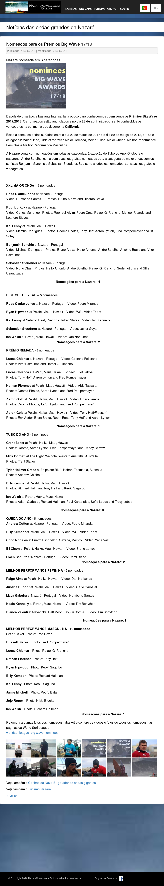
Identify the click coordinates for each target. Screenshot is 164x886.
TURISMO (99, 8)
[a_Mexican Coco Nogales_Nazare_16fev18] (44, 747)
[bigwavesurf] (69, 747)
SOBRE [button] (124, 8)
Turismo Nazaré (39, 789)
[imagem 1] (94, 747)
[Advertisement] (82, 835)
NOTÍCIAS (71, 8)
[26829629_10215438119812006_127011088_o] (18, 747)
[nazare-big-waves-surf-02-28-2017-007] (44, 766)
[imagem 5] (119, 747)
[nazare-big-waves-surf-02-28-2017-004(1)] (18, 766)
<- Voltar (11, 796)
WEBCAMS (85, 8)
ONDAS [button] (111, 8)
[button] (156, 8)
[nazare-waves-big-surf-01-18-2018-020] (144, 766)
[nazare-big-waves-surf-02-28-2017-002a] (144, 747)
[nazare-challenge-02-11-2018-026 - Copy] (119, 766)
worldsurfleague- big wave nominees (32, 732)
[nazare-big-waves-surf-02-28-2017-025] (94, 766)
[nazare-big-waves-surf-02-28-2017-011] (69, 766)
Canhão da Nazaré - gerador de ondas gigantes (62, 782)
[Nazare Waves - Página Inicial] (34, 6)
